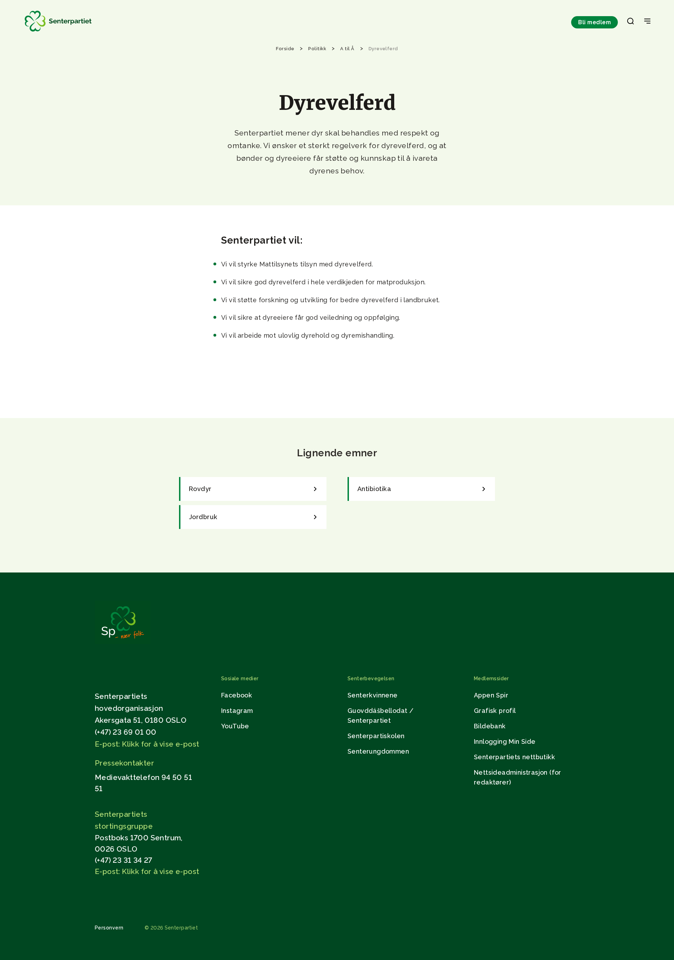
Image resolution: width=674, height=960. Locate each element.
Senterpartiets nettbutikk (514, 757)
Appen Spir (491, 695)
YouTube (235, 726)
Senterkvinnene (373, 695)
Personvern (109, 928)
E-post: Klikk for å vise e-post (147, 744)
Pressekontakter (124, 763)
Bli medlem (594, 22)
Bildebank (490, 726)
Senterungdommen (378, 751)
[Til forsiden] (58, 32)
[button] (630, 22)
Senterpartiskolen (376, 736)
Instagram (237, 710)
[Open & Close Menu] (647, 22)
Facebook (236, 695)
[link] (252, 489)
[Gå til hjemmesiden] (122, 642)
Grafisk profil (495, 710)
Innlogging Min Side (505, 741)
